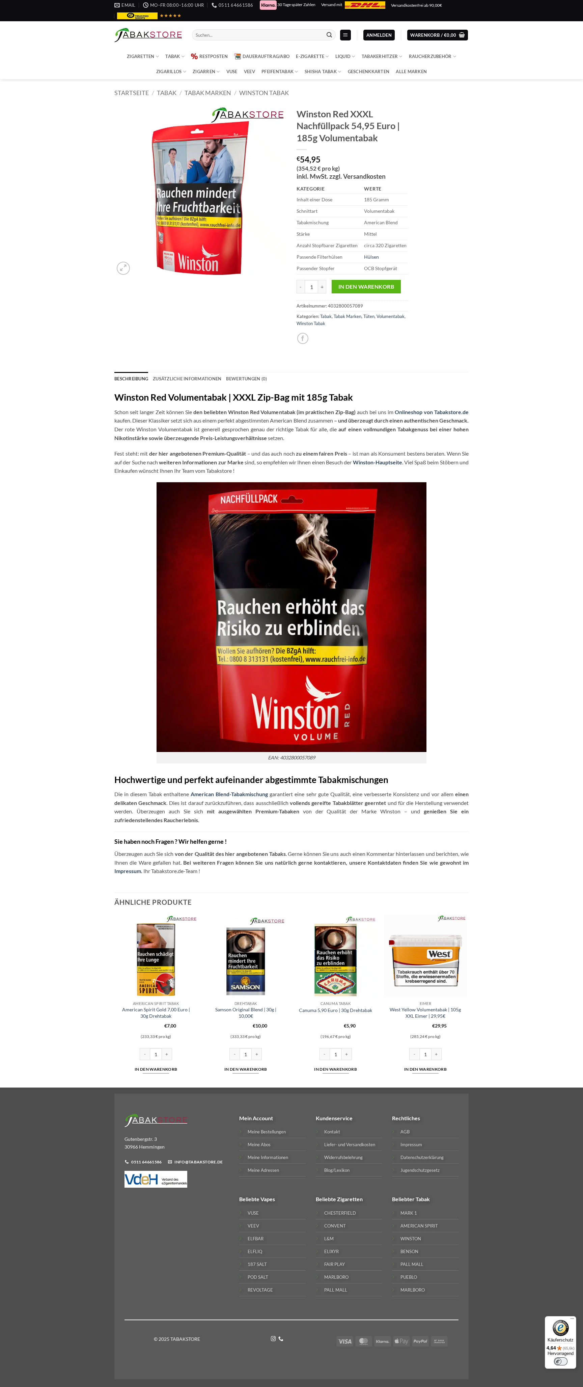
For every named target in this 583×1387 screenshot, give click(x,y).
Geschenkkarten (369, 71)
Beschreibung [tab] (131, 378)
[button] (345, 35)
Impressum (127, 871)
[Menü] (572, 1320)
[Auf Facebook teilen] (302, 338)
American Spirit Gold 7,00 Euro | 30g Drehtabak (156, 1013)
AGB (405, 1131)
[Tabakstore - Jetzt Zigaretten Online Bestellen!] (148, 35)
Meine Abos (259, 1144)
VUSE (232, 71)
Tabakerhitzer (380, 56)
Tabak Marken (208, 92)
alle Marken (411, 71)
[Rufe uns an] (280, 1339)
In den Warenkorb (366, 287)
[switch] (560, 1361)
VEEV (249, 71)
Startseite (131, 92)
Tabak (172, 56)
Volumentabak (391, 316)
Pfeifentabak (277, 71)
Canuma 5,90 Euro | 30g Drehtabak (335, 1010)
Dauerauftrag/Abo (266, 56)
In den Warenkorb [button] (156, 1069)
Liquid (343, 56)
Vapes (267, 1199)
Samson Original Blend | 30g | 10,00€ (245, 1013)
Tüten (368, 316)
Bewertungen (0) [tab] (246, 378)
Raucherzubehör (430, 56)
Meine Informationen (268, 1157)
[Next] (467, 1000)
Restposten (213, 56)
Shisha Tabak (321, 71)
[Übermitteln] (329, 35)
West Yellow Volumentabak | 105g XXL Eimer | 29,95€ (425, 1013)
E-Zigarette (310, 56)
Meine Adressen (263, 1170)
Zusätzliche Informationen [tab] (187, 378)
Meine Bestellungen (267, 1131)
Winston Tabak (264, 92)
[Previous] (115, 1000)
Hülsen (371, 257)
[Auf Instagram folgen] (273, 1339)
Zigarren (204, 71)
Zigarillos (169, 71)
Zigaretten (141, 56)
